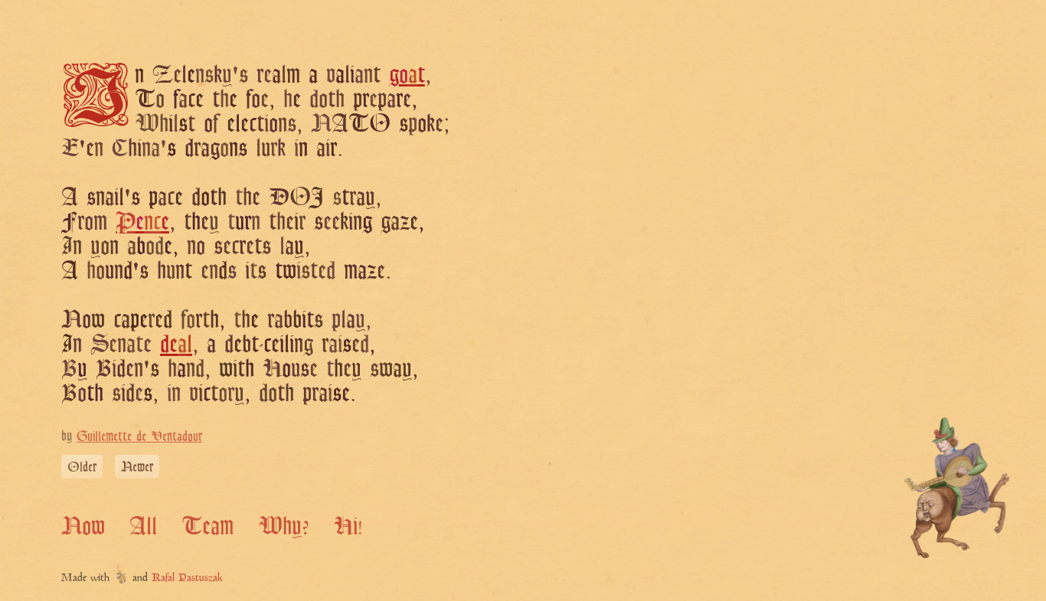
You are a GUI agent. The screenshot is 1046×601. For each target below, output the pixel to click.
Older (81, 466)
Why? (283, 525)
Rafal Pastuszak (187, 578)
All (143, 525)
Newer (137, 466)
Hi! (348, 525)
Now (83, 525)
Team (207, 525)
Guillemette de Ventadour (139, 435)
